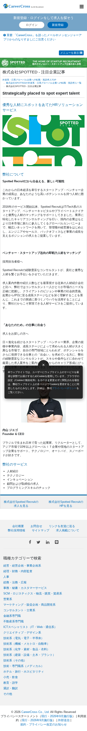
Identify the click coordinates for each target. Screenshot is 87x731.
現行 (44, 716)
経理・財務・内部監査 (17, 571)
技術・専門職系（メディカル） (23, 666)
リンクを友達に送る (62, 526)
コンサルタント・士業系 (19, 610)
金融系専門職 (12, 615)
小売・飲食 (10, 677)
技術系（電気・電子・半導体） (23, 638)
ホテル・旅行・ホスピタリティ (23, 671)
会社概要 (18, 526)
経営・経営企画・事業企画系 (22, 565)
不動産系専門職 (13, 621)
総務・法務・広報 (15, 582)
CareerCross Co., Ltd (35, 712)
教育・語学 (10, 682)
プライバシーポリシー (64, 388)
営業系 (7, 599)
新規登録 (58, 25)
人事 (6, 576)
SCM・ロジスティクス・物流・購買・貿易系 (32, 593)
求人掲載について (67, 530)
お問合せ (36, 526)
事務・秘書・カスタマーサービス (25, 588)
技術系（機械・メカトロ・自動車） (26, 643)
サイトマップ (40, 530)
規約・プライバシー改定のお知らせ (43, 724)
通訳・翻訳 (10, 688)
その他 (7, 694)
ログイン (31, 25)
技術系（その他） (15, 660)
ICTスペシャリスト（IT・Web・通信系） (30, 627)
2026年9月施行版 (61, 716)
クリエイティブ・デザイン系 (22, 632)
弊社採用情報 (16, 530)
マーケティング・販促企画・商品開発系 (29, 604)
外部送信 (64, 720)
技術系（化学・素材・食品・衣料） (26, 649)
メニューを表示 (70, 52)
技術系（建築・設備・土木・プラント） (29, 654)
